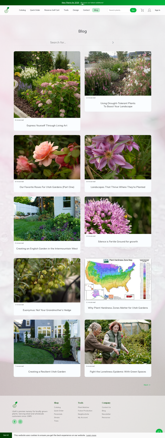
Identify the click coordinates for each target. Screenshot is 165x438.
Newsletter (106, 414)
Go (133, 10)
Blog (96, 10)
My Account (83, 417)
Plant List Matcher (62, 3)
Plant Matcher (83, 407)
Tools (66, 10)
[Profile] (149, 10)
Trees (56, 421)
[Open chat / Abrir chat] (159, 432)
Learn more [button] (91, 435)
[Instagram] (20, 421)
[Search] (113, 42)
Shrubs (57, 417)
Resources (106, 417)
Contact (86, 10)
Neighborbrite (83, 414)
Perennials (58, 414)
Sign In (157, 10)
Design (76, 10)
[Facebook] (14, 421)
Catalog (22, 10)
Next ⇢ (147, 385)
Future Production (85, 411)
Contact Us (106, 407)
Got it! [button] (6, 435)
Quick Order (35, 10)
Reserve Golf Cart (51, 10)
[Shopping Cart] (142, 10)
